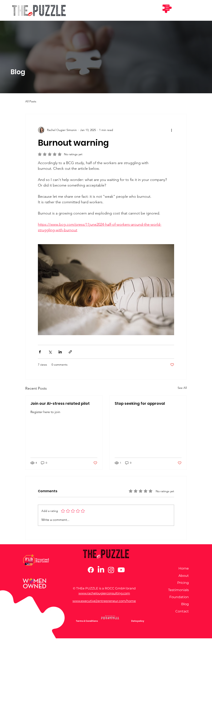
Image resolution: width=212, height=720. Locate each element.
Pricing (183, 583)
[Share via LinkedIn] (60, 352)
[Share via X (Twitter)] (50, 352)
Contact (182, 611)
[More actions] (171, 129)
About (183, 576)
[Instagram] (111, 570)
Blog (185, 604)
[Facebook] (91, 570)
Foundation (179, 597)
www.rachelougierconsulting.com (104, 593)
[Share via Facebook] (40, 352)
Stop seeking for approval (140, 403)
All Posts (30, 101)
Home (183, 568)
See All (182, 388)
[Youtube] (121, 570)
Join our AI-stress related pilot (60, 403)
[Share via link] (70, 352)
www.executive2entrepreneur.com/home (104, 601)
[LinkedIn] (101, 570)
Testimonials (178, 590)
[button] (166, 8)
